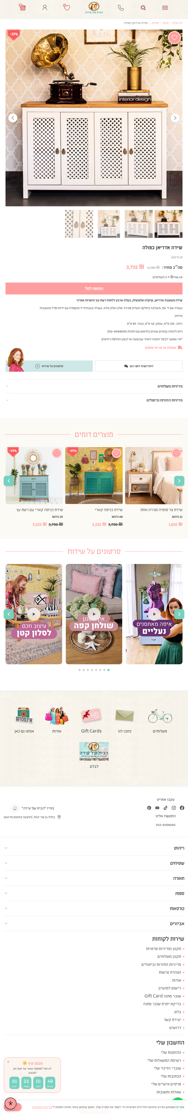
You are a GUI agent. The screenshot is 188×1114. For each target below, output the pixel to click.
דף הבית (177, 23)
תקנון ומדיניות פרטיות (163, 949)
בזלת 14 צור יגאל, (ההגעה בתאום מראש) (29, 817)
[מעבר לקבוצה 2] (104, 670)
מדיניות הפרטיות (42, 1107)
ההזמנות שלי (171, 1052)
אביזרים (177, 923)
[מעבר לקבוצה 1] (108, 670)
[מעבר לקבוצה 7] (84, 670)
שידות (155, 23)
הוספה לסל (94, 288)
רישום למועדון (169, 988)
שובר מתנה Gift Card (162, 996)
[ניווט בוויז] (15, 808)
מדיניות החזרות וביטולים (161, 964)
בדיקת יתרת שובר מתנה (162, 1004)
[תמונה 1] (168, 224)
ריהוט (179, 847)
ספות (179, 893)
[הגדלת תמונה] (94, 118)
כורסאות (177, 908)
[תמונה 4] (79, 224)
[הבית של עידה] (94, 7)
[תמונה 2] (139, 224)
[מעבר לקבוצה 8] (79, 670)
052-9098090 (165, 825)
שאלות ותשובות (169, 1092)
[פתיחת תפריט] (165, 7)
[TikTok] (165, 808)
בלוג (177, 1012)
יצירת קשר (172, 1020)
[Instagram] (173, 808)
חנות (166, 23)
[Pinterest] (149, 808)
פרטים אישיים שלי (166, 1084)
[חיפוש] (143, 7)
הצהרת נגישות (170, 972)
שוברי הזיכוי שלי (167, 1068)
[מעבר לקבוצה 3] (100, 670)
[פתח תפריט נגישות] (11, 1103)
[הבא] (175, 118)
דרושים (175, 1028)
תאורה (178, 878)
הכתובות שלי (170, 1076)
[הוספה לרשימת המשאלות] (174, 37)
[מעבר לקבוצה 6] (88, 670)
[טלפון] (121, 7)
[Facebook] (182, 808)
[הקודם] (12, 118)
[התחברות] (45, 7)
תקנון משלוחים (169, 956)
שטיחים (177, 863)
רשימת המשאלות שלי (164, 1060)
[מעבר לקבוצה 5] (92, 670)
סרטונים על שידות (52, 366)
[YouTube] (157, 808)
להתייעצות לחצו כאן (141, 366)
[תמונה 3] (109, 224)
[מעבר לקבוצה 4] (96, 670)
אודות (176, 980)
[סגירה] (8, 1062)
